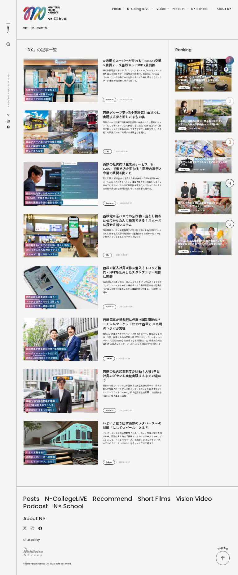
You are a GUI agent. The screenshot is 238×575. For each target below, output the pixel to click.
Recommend (112, 499)
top (25, 27)
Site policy (31, 540)
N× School (199, 9)
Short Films (154, 499)
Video (160, 9)
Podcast (178, 9)
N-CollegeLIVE (138, 9)
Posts (116, 9)
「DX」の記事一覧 (38, 27)
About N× (224, 9)
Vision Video (194, 499)
